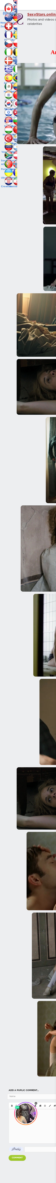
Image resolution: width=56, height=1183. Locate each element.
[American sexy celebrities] (4, 4)
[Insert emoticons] (45, 1106)
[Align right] (40, 1106)
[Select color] (50, 1106)
